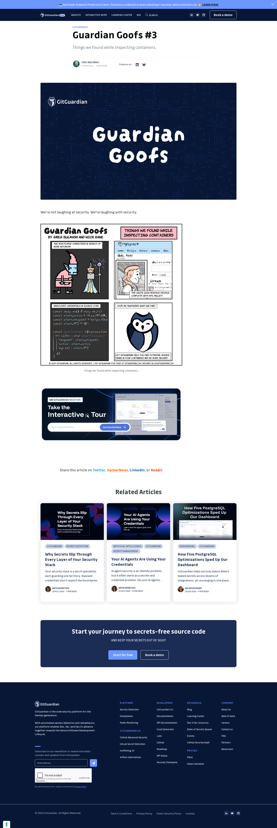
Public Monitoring (129, 722)
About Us (226, 709)
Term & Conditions (121, 813)
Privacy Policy (144, 813)
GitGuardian (80, 26)
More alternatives (131, 757)
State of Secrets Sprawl (199, 729)
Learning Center (122, 14)
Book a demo (223, 15)
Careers (225, 722)
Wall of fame (228, 716)
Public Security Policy (169, 813)
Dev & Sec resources (198, 722)
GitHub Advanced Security (133, 737)
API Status (162, 755)
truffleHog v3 (127, 750)
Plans (190, 757)
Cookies (190, 813)
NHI (139, 14)
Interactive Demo (96, 14)
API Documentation (167, 722)
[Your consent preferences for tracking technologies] (6, 824)
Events (190, 735)
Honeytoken (126, 716)
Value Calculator (195, 763)
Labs (159, 735)
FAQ (223, 735)
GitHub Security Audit (198, 742)
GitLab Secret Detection (132, 743)
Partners (226, 742)
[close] (272, 5)
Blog (189, 709)
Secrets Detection (129, 709)
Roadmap (162, 749)
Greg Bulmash (90, 62)
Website (76, 14)
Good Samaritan (165, 729)
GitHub (160, 742)
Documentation (165, 716)
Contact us (227, 729)
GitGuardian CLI (165, 709)
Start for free (123, 655)
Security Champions (167, 762)
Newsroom (227, 749)
